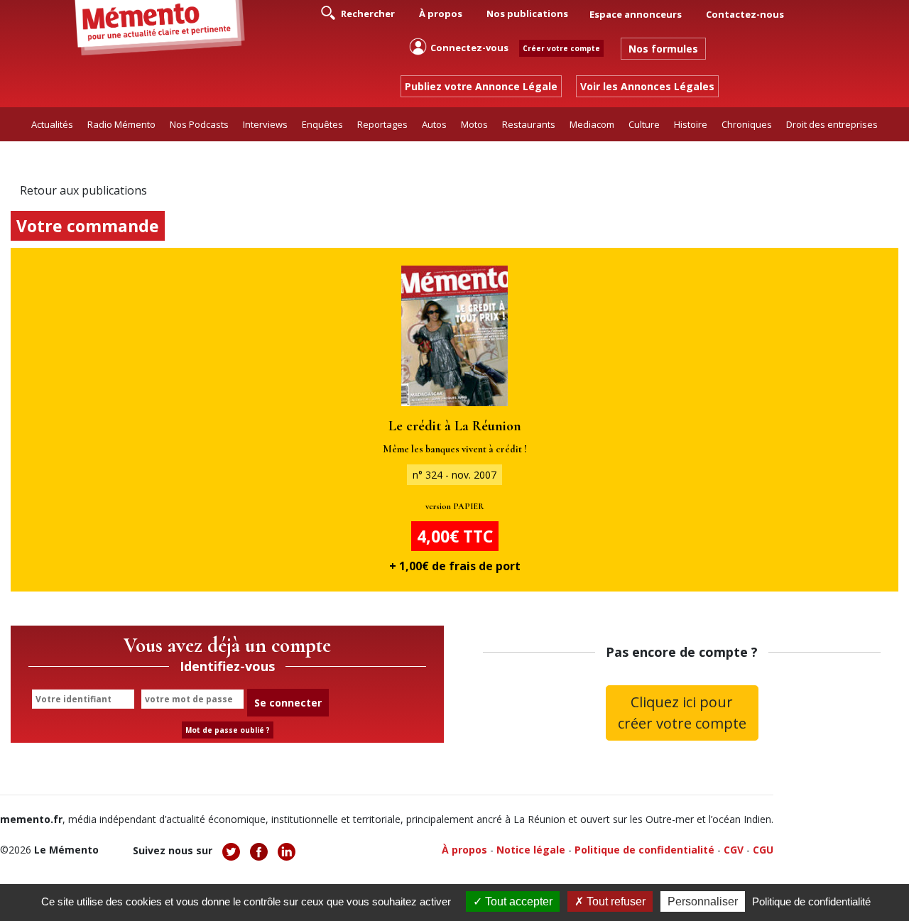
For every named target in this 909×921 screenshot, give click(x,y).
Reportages (382, 124)
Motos (474, 124)
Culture (644, 124)
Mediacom (592, 124)
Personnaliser (703, 901)
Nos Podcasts (199, 124)
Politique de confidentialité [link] (811, 901)
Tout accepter (517, 901)
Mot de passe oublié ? (227, 730)
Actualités (52, 124)
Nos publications (527, 13)
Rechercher (367, 13)
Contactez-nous (745, 14)
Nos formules (663, 48)
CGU (763, 849)
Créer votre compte (561, 48)
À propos (440, 13)
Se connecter (288, 702)
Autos (434, 124)
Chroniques (747, 124)
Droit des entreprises (832, 124)
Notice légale (530, 849)
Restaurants (528, 124)
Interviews (265, 124)
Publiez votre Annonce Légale (481, 86)
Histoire (690, 124)
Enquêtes (322, 124)
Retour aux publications (83, 190)
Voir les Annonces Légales (647, 86)
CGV (734, 849)
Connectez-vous (469, 47)
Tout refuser (615, 901)
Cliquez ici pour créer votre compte (682, 712)
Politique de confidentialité (644, 849)
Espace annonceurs (635, 14)
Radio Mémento (121, 124)
